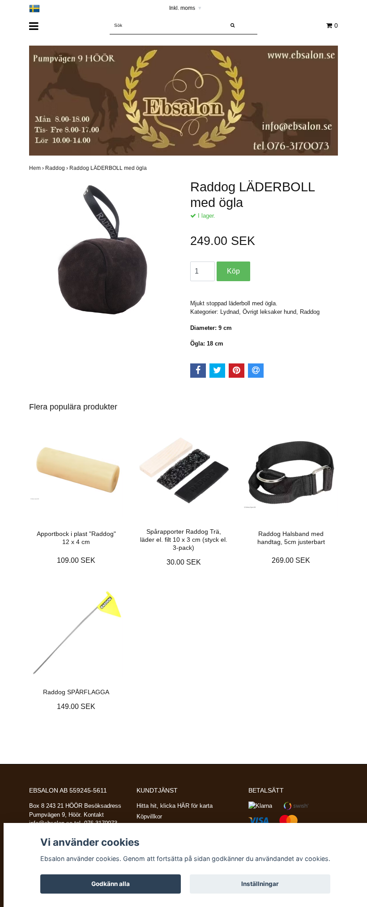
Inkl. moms (185, 8)
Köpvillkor (149, 816)
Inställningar (260, 883)
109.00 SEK (76, 560)
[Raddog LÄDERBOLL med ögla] (103, 253)
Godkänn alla (110, 883)
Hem (37, 168)
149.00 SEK (76, 706)
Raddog (57, 168)
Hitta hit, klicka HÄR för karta (175, 805)
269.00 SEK (291, 560)
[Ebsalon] (183, 100)
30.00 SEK (183, 562)
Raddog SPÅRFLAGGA (76, 692)
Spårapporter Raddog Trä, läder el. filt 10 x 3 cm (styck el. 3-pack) (183, 539)
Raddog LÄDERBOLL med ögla (108, 168)
